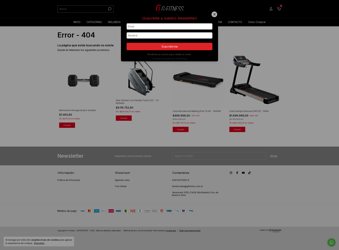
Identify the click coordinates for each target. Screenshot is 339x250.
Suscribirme (169, 46)
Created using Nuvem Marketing (169, 58)
